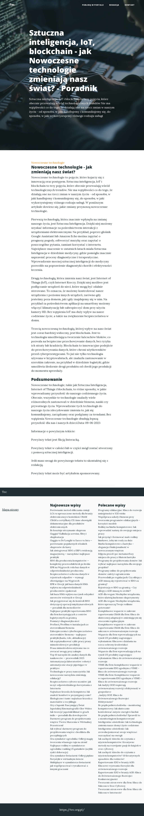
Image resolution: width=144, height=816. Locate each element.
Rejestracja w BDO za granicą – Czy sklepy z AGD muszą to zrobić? (117, 589)
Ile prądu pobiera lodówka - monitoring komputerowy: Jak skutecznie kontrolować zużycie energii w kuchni (119, 708)
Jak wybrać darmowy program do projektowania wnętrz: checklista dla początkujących (70, 732)
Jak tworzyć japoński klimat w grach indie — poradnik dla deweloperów (69, 713)
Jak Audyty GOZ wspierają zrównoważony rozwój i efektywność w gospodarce (119, 688)
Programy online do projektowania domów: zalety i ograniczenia (117, 572)
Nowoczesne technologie (48, 162)
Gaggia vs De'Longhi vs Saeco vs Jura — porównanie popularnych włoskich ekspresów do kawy (71, 544)
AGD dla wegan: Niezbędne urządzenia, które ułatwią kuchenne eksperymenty (119, 596)
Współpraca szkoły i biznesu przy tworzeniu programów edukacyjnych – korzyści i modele (119, 520)
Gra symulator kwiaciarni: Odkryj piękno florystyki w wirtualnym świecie (71, 757)
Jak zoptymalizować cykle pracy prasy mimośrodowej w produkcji (70, 643)
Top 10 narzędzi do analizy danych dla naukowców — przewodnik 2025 (70, 656)
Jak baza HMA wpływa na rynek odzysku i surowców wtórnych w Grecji (72, 596)
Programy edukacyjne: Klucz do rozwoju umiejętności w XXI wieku (120, 512)
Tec (11, 4)
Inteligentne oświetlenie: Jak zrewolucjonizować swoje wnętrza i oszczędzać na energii (117, 732)
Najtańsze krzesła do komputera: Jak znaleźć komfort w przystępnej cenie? (70, 693)
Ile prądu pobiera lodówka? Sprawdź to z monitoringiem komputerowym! (119, 717)
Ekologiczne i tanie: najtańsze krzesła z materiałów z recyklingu (71, 700)
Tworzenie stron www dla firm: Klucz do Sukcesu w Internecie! (120, 791)
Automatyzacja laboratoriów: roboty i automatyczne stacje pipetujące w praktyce (70, 665)
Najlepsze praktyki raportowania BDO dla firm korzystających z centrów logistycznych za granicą (70, 614)
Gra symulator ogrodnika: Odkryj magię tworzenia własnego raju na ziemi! (71, 740)
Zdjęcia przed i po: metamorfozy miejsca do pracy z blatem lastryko (117, 555)
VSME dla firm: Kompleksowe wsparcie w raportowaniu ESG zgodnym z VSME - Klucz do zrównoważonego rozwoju (119, 678)
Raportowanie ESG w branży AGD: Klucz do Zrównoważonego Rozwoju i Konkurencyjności (119, 776)
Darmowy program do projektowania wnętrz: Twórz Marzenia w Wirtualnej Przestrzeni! (70, 722)
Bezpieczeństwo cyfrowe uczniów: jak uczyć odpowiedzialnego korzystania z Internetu (71, 685)
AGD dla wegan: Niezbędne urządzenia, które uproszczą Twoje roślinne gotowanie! (119, 604)
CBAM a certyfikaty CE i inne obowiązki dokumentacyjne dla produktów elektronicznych (71, 523)
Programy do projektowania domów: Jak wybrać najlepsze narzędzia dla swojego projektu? (120, 564)
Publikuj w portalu (93, 5)
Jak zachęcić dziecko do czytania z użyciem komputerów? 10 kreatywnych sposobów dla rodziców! (119, 755)
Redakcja (114, 5)
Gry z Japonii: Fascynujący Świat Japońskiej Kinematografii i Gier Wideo (71, 707)
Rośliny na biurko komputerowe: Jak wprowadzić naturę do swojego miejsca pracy (119, 530)
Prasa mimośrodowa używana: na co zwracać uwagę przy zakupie (69, 650)
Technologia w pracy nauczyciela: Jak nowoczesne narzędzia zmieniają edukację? (70, 675)
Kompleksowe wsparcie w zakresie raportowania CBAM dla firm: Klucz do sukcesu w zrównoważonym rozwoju (119, 628)
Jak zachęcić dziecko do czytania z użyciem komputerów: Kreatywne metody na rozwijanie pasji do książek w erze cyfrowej (119, 743)
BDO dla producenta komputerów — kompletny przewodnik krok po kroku (70, 562)
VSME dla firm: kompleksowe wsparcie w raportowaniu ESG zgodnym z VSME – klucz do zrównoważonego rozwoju (120, 668)
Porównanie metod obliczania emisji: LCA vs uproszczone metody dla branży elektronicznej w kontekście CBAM (71, 513)
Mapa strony (10, 509)
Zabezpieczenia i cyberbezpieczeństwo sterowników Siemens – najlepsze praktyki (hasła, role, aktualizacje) (71, 634)
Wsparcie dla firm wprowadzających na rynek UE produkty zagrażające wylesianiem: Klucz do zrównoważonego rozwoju (120, 656)
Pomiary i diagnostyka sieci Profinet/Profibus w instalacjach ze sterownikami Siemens (69, 624)
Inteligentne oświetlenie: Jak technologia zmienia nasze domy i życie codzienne (120, 724)
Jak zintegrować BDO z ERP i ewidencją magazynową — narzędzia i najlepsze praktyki (71, 554)
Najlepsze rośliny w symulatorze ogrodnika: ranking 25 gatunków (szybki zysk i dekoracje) (71, 749)
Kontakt (130, 5)
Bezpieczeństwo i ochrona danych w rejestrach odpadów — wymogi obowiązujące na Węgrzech (69, 577)
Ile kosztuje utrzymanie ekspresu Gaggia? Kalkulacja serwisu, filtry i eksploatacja (68, 533)
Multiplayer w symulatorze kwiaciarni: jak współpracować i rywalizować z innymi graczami (70, 765)
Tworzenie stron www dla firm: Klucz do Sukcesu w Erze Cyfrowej (120, 784)
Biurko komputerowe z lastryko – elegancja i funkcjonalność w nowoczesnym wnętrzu (116, 547)
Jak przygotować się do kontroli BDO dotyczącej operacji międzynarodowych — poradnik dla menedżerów (71, 604)
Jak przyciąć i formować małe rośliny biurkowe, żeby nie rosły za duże (118, 539)
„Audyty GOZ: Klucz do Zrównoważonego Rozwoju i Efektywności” (113, 698)
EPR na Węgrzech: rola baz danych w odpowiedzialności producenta (70, 569)
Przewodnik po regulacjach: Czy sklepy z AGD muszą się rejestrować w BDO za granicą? (120, 581)
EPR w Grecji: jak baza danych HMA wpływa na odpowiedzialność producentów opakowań (69, 587)
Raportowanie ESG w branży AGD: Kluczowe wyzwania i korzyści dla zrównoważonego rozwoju (116, 765)
